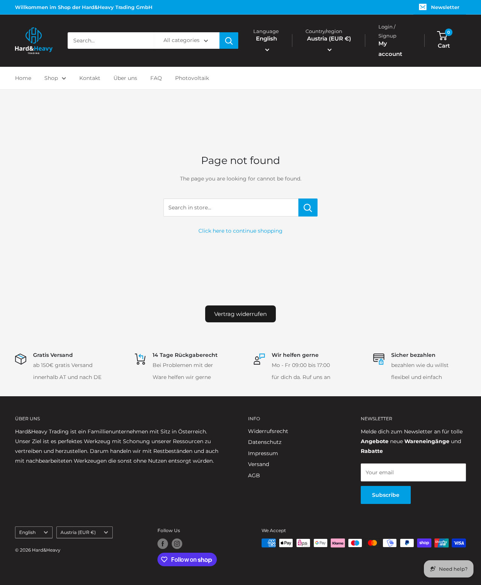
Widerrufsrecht (268, 431)
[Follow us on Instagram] (177, 543)
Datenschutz (264, 442)
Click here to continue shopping (240, 230)
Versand (258, 464)
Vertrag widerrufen (240, 313)
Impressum (263, 453)
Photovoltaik (192, 78)
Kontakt (89, 78)
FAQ (156, 78)
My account (390, 48)
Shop (51, 78)
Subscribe (385, 495)
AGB (254, 475)
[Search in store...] (308, 208)
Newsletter (445, 7)
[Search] (228, 41)
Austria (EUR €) (78, 532)
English (27, 532)
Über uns (125, 78)
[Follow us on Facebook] (162, 543)
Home (23, 78)
